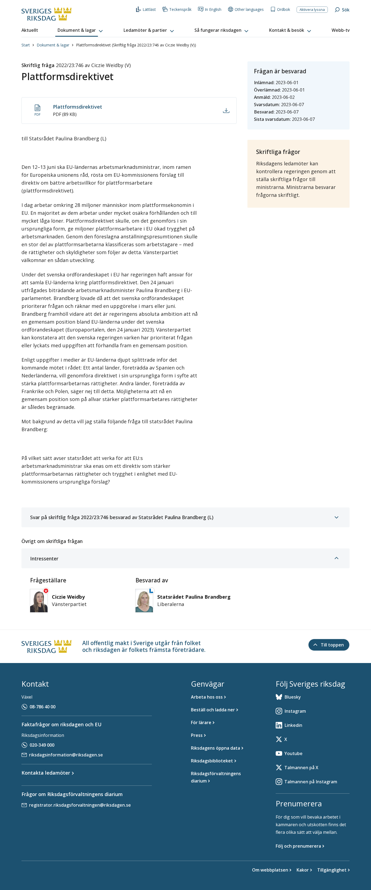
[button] (81, 30)
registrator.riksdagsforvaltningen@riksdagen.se (80, 805)
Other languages (249, 9)
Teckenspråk (180, 9)
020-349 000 (42, 745)
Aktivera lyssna (312, 9)
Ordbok (283, 9)
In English (213, 9)
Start (25, 45)
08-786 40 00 (42, 707)
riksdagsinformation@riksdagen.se (66, 755)
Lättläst (149, 9)
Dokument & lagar (53, 45)
